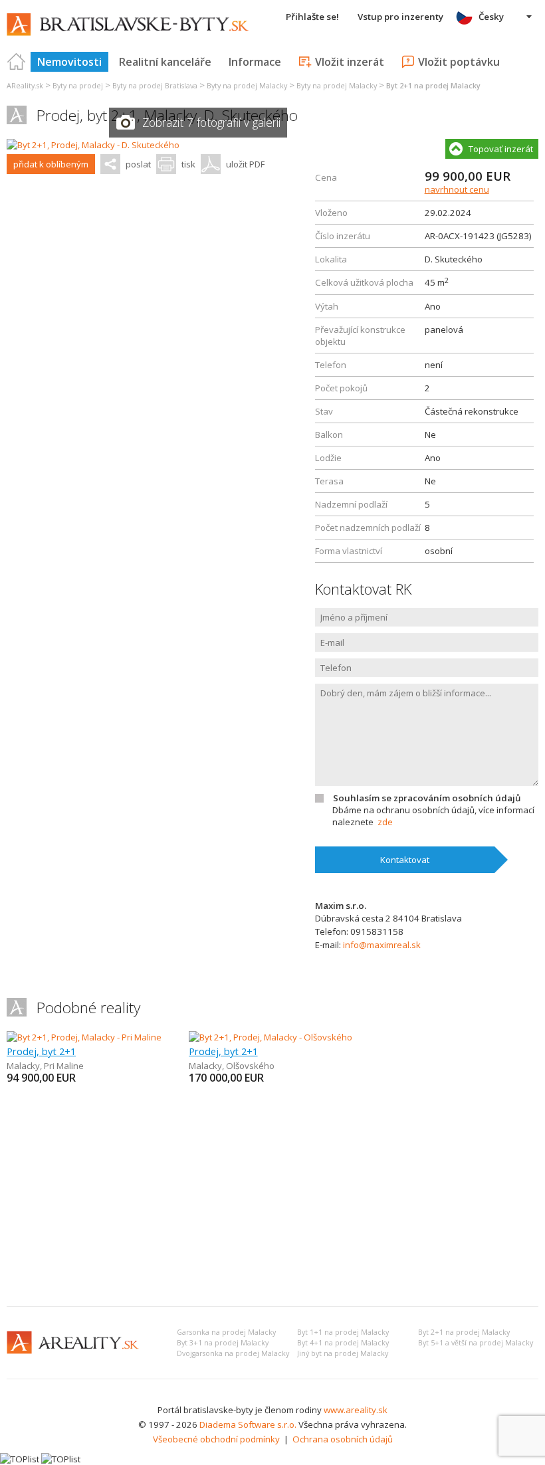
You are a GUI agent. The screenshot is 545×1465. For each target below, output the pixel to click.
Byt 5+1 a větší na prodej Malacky (475, 1342)
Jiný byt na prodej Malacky (342, 1353)
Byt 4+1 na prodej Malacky (343, 1342)
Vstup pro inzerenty (400, 17)
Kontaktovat (404, 860)
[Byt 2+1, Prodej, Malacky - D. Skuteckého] (93, 145)
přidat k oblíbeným (50, 164)
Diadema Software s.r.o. (247, 1424)
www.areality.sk (355, 1410)
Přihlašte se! (312, 17)
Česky (491, 17)
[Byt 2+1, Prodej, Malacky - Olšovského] (270, 1037)
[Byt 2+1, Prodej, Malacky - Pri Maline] (84, 1037)
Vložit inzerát (349, 61)
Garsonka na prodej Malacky (226, 1332)
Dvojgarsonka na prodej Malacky (233, 1353)
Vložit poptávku (459, 61)
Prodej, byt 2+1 (41, 1051)
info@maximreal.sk (382, 945)
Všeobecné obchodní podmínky (216, 1439)
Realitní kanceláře (165, 61)
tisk (188, 164)
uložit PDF (245, 164)
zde (385, 822)
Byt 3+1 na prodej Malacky (223, 1342)
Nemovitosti (69, 61)
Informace (255, 61)
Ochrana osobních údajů (342, 1439)
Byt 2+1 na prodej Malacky (464, 1332)
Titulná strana (17, 62)
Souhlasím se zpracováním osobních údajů (426, 798)
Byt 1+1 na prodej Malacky (343, 1332)
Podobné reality (88, 1007)
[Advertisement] (272, 1197)
